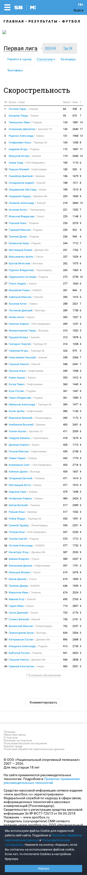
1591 (75, 518)
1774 (75, 458)
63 (5, 525)
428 (65, 444)
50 (5, 438)
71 (5, 579)
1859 (75, 579)
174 (65, 156)
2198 (75, 451)
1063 (75, 270)
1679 (75, 176)
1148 (75, 216)
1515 (75, 189)
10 (5, 169)
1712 (75, 243)
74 (5, 599)
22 (5, 250)
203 (65, 196)
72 (5, 585)
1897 (75, 149)
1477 (75, 404)
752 (65, 626)
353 (65, 377)
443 (65, 458)
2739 (75, 646)
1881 (75, 122)
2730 (75, 276)
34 (5, 330)
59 (5, 498)
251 (65, 250)
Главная (14, 21)
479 (65, 491)
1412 (75, 377)
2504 (75, 632)
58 (5, 491)
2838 (75, 659)
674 (65, 592)
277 (65, 283)
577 (65, 545)
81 (5, 646)
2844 (75, 203)
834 (65, 632)
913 (65, 646)
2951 (75, 666)
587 (65, 552)
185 (65, 162)
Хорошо (43, 868)
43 (5, 391)
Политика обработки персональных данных (34, 749)
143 (65, 129)
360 (65, 384)
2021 (75, 303)
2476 (75, 572)
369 (65, 404)
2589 (75, 505)
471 (65, 478)
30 (5, 303)
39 (5, 364)
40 (5, 370)
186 (65, 176)
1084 (75, 397)
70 (5, 572)
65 (5, 538)
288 (65, 303)
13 (81, 135)
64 (5, 532)
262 (65, 263)
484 (65, 498)
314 (65, 344)
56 (5, 478)
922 (74, 229)
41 (5, 377)
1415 (75, 297)
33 (5, 323)
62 (5, 518)
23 (5, 256)
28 (5, 290)
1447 (75, 391)
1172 (75, 418)
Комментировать (43, 702)
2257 (75, 626)
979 (74, 350)
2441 (75, 364)
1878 (75, 337)
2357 (75, 559)
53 (5, 458)
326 (65, 350)
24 (5, 263)
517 (65, 505)
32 (5, 317)
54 (5, 465)
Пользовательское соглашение (25, 743)
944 (74, 236)
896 (65, 639)
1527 (75, 317)
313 (65, 337)
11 (81, 149)
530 (65, 518)
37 (5, 350)
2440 (75, 129)
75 (5, 606)
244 (65, 243)
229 (65, 216)
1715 (75, 444)
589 (65, 559)
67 (5, 552)
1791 (75, 565)
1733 (75, 545)
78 (5, 626)
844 (74, 290)
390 (65, 418)
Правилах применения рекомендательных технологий (42, 781)
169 (65, 142)
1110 (75, 162)
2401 (75, 424)
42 (5, 384)
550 (65, 525)
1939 (75, 585)
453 (65, 465)
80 (5, 639)
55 (5, 471)
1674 (75, 438)
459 (65, 471)
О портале (11, 737)
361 (65, 391)
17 (81, 129)
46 (5, 411)
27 (5, 283)
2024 (75, 592)
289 (65, 310)
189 (65, 189)
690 (65, 599)
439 (65, 451)
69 (5, 565)
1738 (75, 310)
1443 (75, 384)
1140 (75, 411)
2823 (75, 653)
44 (5, 397)
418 (65, 438)
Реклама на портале (18, 740)
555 (74, 169)
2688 (75, 639)
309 (65, 323)
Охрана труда (13, 746)
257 (65, 256)
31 (5, 310)
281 (65, 290)
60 (5, 505)
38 (5, 357)
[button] (21, 48)
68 (5, 559)
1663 (75, 283)
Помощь (9, 731)
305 (65, 317)
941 (65, 653)
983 (65, 666)
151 (65, 135)
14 (81, 122)
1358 (75, 142)
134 (65, 122)
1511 (75, 182)
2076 (75, 223)
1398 (75, 370)
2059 (75, 431)
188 (65, 182)
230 (65, 223)
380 (65, 411)
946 (65, 659)
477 (65, 485)
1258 (75, 344)
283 (65, 297)
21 (5, 243)
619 (65, 572)
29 (5, 297)
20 (5, 236)
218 (65, 203)
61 (5, 512)
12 (5, 182)
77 (5, 619)
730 (65, 619)
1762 (75, 250)
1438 (75, 491)
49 (5, 431)
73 (5, 592)
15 (5, 203)
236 (65, 236)
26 (5, 276)
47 (5, 418)
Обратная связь (15, 734)
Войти (78, 10)
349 (65, 370)
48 (5, 424)
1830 (75, 196)
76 (5, 612)
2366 (75, 357)
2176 (75, 612)
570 (65, 538)
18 (5, 223)
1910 (75, 485)
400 (65, 424)
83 (5, 659)
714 (65, 606)
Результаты (43, 21)
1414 (75, 478)
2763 (75, 599)
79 (5, 632)
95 (64, 115)
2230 (75, 532)
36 (5, 344)
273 (65, 276)
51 (5, 444)
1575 (75, 263)
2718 (75, 465)
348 (65, 364)
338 (74, 109)
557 (65, 532)
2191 (75, 619)
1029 (75, 256)
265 (65, 270)
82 (5, 653)
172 (65, 149)
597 (65, 565)
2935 (75, 552)
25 (5, 270)
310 (65, 330)
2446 (75, 156)
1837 (75, 471)
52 (5, 451)
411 (65, 431)
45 (5, 404)
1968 (75, 135)
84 (64, 109)
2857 (75, 606)
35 (5, 337)
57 (5, 485)
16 (5, 209)
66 (5, 545)
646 (65, 585)
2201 (75, 525)
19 (5, 229)
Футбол (71, 21)
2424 (75, 498)
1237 (75, 323)
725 (65, 612)
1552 (75, 209)
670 (74, 115)
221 (65, 209)
